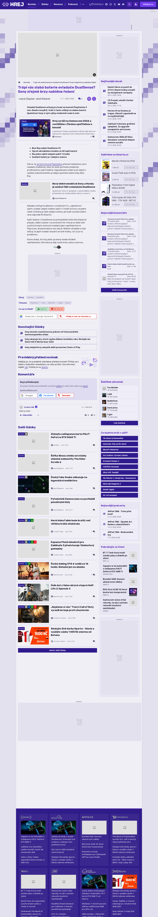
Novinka (26, 82)
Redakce (58, 137)
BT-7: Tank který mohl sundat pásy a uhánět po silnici (115, 555)
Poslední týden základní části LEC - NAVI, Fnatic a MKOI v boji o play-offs (123, 860)
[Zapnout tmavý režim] (136, 4)
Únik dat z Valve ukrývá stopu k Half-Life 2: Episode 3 (72, 587)
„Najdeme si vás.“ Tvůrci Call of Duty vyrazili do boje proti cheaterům (72, 609)
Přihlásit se (148, 4)
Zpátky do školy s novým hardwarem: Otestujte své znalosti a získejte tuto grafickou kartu (63, 840)
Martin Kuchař (58, 575)
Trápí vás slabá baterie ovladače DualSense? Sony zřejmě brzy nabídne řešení (64, 82)
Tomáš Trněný (58, 531)
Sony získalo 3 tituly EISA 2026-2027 (123, 912)
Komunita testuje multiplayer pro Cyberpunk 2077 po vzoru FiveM (94, 854)
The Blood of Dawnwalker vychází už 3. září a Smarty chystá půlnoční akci (124, 839)
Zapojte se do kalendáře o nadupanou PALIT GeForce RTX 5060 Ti (115, 569)
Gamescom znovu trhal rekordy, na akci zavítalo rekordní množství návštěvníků (115, 603)
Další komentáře (119, 290)
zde (26, 367)
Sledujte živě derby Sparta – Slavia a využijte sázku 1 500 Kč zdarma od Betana (72, 632)
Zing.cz (106, 611)
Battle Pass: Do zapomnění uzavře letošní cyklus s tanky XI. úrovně (33, 904)
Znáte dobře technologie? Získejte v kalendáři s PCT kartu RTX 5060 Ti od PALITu (93, 895)
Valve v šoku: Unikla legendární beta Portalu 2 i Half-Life (33, 860)
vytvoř (85, 386)
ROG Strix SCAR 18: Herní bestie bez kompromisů (115, 591)
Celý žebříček (119, 423)
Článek (24, 121)
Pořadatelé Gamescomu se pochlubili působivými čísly (73, 500)
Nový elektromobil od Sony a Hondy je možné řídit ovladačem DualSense (73, 185)
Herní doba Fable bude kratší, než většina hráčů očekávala (70, 522)
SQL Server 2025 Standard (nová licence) (62, 850)
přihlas (59, 386)
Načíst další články (57, 650)
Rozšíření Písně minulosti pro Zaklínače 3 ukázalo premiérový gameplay (62, 906)
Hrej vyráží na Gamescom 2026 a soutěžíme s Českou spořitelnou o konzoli (72, 124)
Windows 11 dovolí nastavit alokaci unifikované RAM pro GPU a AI (94, 906)
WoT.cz (106, 561)
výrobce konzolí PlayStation (49, 164)
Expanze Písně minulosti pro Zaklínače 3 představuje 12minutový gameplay (72, 545)
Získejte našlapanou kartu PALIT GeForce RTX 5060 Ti (70, 436)
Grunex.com (108, 574)
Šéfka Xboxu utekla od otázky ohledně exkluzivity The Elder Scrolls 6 (68, 459)
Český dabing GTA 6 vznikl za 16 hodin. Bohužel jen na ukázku (69, 565)
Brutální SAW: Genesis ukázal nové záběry (114, 580)
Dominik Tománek (60, 618)
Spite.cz (106, 584)
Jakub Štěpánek (43, 99)
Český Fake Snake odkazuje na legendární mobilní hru (69, 479)
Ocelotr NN (29, 407)
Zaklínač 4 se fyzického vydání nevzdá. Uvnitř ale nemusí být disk (32, 849)
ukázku (44, 367)
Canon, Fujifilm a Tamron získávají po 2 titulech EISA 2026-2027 (124, 904)
